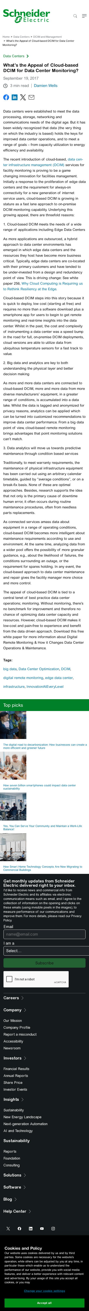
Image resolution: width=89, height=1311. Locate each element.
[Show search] (75, 16)
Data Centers (21, 36)
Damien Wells (45, 86)
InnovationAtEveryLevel (45, 687)
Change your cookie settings (44, 1290)
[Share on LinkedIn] (14, 98)
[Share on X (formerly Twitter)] (23, 98)
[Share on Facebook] (6, 98)
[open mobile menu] (84, 16)
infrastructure (14, 687)
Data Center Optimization (39, 669)
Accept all (44, 1303)
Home (6, 36)
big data (10, 669)
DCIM (65, 669)
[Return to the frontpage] (25, 16)
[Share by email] (31, 98)
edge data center (59, 678)
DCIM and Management (47, 36)
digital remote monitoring (23, 678)
